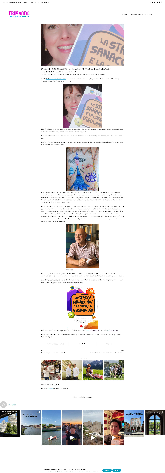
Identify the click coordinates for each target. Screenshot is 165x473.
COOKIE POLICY (46, 2)
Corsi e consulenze (136, 14)
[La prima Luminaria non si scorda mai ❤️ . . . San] (72, 437)
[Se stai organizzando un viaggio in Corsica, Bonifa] (93, 437)
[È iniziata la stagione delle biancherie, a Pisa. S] (134, 433)
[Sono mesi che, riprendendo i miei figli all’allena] (51, 437)
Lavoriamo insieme (15, 2)
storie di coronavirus (98, 74)
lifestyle (59, 74)
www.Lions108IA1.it (112, 330)
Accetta (107, 470)
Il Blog (124, 14)
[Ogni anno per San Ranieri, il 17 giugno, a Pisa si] (31, 432)
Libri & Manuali (149, 14)
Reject (116, 470)
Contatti (25, 2)
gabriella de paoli (70, 74)
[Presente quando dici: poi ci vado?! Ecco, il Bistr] (10, 433)
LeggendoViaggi (50, 74)
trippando (89, 397)
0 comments (110, 344)
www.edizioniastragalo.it (93, 330)
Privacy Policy (35, 2)
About (5, 2)
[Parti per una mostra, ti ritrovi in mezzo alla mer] (155, 432)
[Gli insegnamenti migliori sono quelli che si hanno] (113, 437)
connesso (50, 388)
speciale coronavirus (84, 74)
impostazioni (93, 471)
